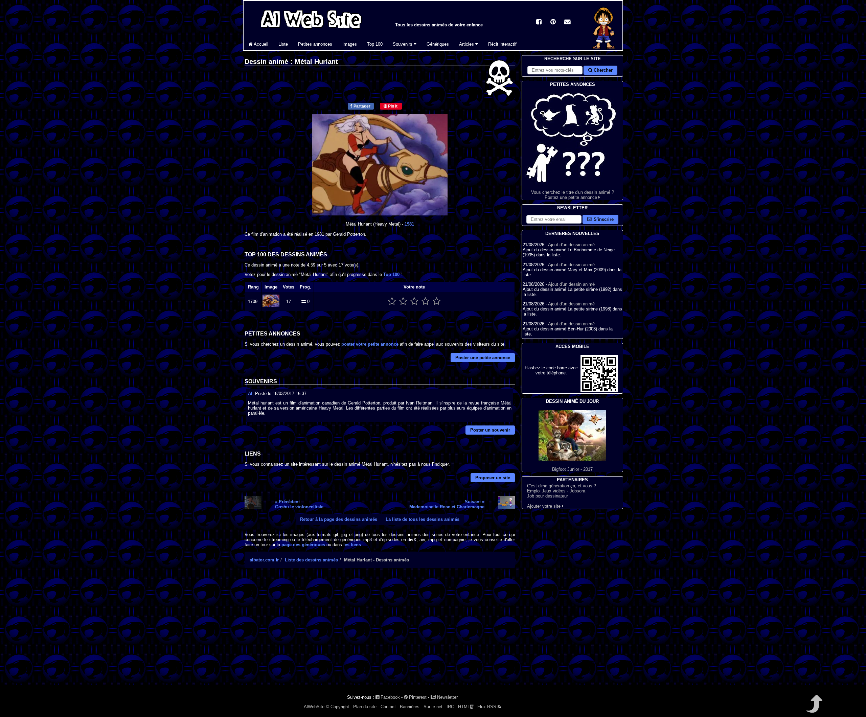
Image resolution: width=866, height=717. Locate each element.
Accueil (260, 44)
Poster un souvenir (490, 430)
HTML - (467, 706)
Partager (361, 106)
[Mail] (567, 22)
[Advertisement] (380, 632)
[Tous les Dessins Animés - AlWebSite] (311, 29)
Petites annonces (315, 44)
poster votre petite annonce (369, 344)
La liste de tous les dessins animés (422, 519)
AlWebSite (314, 706)
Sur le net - (434, 706)
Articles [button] (467, 44)
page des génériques (303, 544)
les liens (352, 544)
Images (349, 44)
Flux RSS (487, 706)
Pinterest (417, 697)
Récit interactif (502, 44)
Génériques (438, 44)
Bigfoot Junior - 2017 (572, 469)
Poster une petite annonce (482, 357)
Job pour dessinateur (547, 496)
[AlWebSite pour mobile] (599, 390)
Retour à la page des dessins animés (338, 519)
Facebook (389, 697)
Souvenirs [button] (403, 44)
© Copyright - (339, 706)
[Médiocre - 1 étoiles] (391, 301)
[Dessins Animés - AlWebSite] (603, 48)
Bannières (409, 706)
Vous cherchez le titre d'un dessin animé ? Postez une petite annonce (572, 195)
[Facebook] (539, 22)
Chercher (602, 70)
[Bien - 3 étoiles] (414, 301)
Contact (388, 706)
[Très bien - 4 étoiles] (425, 301)
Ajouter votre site (544, 506)
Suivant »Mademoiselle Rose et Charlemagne (446, 504)
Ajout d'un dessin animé (571, 244)
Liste (283, 44)
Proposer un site (492, 477)
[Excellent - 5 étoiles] (436, 301)
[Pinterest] (553, 22)
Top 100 (375, 44)
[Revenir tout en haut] (814, 708)
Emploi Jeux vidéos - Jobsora (556, 490)
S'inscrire (603, 219)
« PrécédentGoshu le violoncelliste (299, 504)
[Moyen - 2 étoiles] (403, 301)
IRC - (452, 706)
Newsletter (447, 697)
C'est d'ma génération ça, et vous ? (561, 485)
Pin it (392, 106)
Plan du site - (366, 706)
